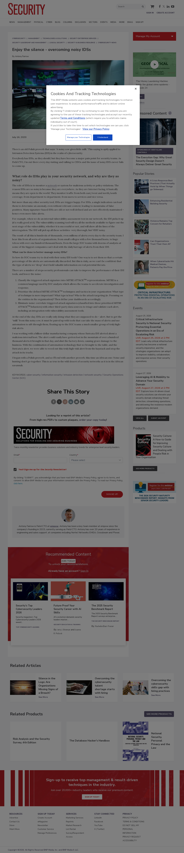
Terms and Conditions (72, 118)
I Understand (102, 137)
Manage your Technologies (78, 137)
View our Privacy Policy (96, 129)
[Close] (136, 89)
